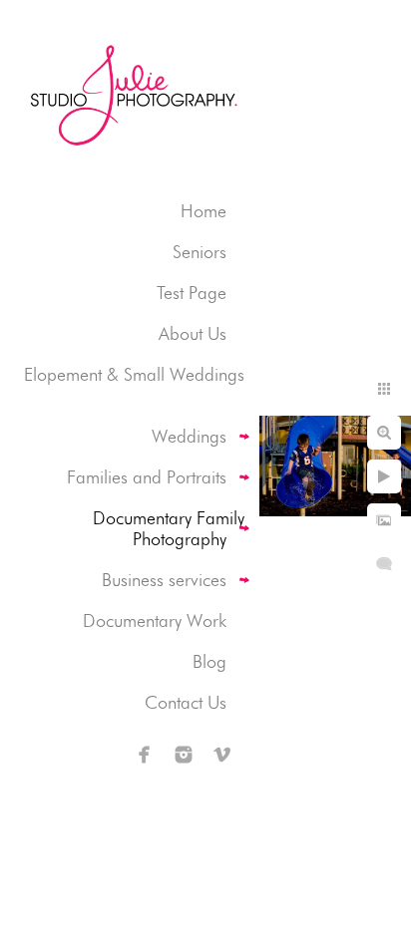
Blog (209, 661)
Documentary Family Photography (168, 528)
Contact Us (185, 702)
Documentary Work (154, 620)
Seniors (199, 251)
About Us (192, 333)
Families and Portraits (146, 476)
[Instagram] (184, 755)
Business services (164, 579)
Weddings (189, 436)
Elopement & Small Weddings (134, 374)
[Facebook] (145, 755)
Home (203, 210)
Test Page (191, 292)
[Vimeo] (222, 755)
